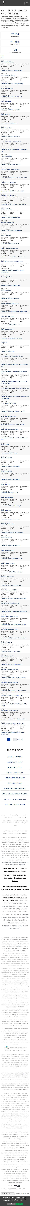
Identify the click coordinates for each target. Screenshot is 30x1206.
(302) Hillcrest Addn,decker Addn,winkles (12, 262)
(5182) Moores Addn (6, 471)
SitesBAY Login (22, 817)
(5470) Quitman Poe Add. (8, 563)
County (24, 1188)
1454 (18, 739)
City (5, 1189)
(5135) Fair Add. (5, 444)
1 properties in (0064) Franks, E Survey (11, 70)
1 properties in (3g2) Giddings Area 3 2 (11, 338)
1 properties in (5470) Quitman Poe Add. (12, 572)
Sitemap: (3, 1188)
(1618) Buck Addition (6, 156)
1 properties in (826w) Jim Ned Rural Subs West (14, 611)
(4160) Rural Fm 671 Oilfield (8, 403)
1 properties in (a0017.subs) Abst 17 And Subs (13, 719)
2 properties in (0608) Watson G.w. (10, 136)
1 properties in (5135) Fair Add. (9, 453)
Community (17, 1189)
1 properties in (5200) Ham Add (9, 493)
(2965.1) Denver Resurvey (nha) (9, 248)
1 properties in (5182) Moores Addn (10, 479)
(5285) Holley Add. (6, 510)
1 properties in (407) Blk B (8, 351)
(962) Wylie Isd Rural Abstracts (9, 669)
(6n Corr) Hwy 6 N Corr (7, 577)
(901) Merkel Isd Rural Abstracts (9, 629)
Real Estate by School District (15, 788)
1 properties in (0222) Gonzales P (10, 110)
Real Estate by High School (15, 804)
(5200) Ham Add (5, 484)
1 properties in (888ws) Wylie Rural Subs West (13, 625)
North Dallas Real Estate (11, 1188)
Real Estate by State (15, 757)
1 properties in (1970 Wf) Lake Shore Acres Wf (13, 204)
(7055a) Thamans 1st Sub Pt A (9, 590)
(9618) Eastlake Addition (7, 656)
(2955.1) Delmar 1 (6, 235)
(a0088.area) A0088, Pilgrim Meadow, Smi (12, 724)
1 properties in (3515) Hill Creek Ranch (11, 325)
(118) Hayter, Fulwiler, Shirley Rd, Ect (11, 141)
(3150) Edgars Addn (6, 277)
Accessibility (14, 815)
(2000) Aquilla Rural (6, 209)
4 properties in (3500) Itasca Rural (10, 298)
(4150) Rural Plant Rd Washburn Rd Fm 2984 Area (15, 388)
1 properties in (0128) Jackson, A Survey (12, 83)
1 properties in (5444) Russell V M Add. (11, 559)
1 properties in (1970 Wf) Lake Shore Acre (12, 191)
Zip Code (10, 1189)
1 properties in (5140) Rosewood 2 (10, 466)
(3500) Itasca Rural (6, 290)
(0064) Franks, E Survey (7, 62)
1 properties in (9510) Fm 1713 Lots (10, 651)
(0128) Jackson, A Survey (8, 75)
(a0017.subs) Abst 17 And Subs (9, 710)
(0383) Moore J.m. (6, 114)
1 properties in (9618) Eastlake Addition (11, 664)
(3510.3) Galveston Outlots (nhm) (10, 303)
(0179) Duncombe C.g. (7, 88)
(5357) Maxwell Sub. (6, 537)
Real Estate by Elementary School (15, 794)
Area (22, 1189)
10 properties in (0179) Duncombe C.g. (11, 96)
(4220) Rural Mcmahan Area (8, 416)
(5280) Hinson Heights (7, 497)
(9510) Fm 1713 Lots (6, 643)
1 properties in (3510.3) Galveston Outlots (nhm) (14, 311)
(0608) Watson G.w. (6, 128)
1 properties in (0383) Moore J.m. (10, 123)
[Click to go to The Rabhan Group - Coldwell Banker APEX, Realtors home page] (5, 3)
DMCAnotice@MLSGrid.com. (20, 1089)
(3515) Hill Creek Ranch (7, 316)
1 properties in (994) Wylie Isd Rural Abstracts (13, 691)
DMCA (24, 815)
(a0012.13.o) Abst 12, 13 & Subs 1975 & (12, 695)
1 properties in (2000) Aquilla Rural (10, 217)
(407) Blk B (4, 343)
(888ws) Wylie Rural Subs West (9, 616)
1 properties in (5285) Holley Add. (10, 519)
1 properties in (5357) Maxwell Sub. (10, 545)
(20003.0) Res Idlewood (7, 222)
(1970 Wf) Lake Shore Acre (8, 182)
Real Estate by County (15, 762)
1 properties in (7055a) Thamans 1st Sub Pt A (13, 598)
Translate (26, 1193)
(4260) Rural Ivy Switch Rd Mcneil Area (11, 429)
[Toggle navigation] (26, 3)
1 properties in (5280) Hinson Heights (11, 506)
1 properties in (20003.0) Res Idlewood (11, 230)
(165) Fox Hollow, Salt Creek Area (10, 169)
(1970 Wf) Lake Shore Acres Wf (9, 196)
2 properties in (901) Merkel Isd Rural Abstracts (13, 638)
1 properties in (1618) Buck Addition (10, 164)
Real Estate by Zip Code (15, 773)
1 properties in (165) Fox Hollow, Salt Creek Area (14, 178)
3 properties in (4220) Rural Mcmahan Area (12, 425)
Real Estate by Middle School (15, 799)
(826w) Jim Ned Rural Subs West (10, 603)
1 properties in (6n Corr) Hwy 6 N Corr (11, 585)
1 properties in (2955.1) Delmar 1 (10, 244)
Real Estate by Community (15, 778)
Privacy (3, 815)
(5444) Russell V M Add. (7, 550)
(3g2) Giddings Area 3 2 (7, 329)
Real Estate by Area (15, 783)
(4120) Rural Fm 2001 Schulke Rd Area (12, 356)
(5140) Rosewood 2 (6, 458)
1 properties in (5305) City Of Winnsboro (12, 532)
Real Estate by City (15, 767)
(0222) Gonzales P (6, 101)
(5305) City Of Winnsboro (8, 524)
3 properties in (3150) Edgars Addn (10, 285)
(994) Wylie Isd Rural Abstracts (9, 682)
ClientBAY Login (8, 817)
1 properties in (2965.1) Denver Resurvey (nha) (14, 257)
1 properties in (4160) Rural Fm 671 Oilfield (12, 411)
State (20, 1188)
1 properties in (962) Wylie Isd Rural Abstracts (13, 677)
